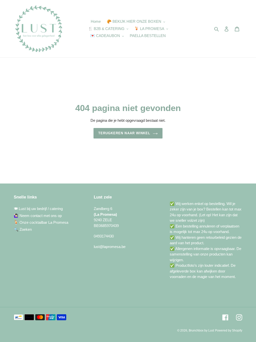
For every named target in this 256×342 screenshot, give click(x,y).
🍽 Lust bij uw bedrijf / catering (38, 208)
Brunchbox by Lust (201, 330)
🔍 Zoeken (23, 229)
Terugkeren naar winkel (124, 133)
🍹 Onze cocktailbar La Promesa (41, 222)
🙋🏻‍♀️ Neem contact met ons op (38, 216)
